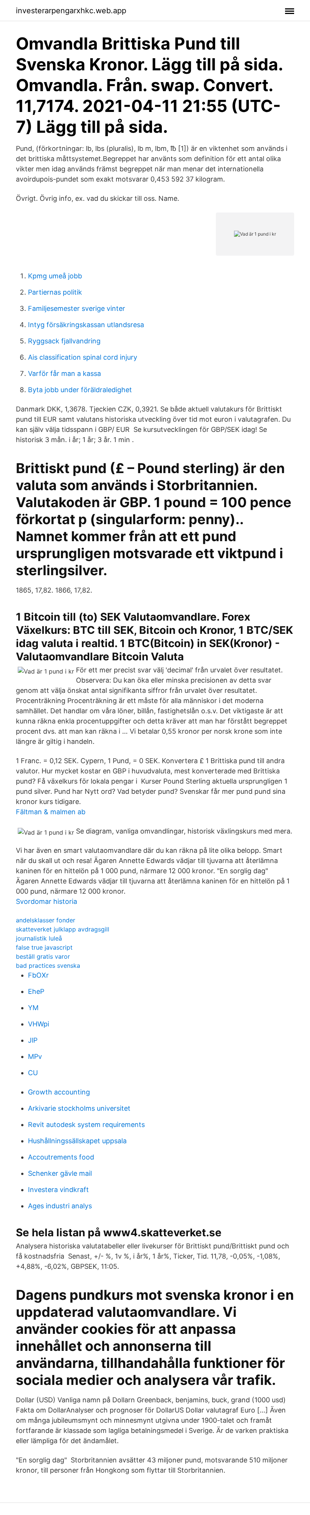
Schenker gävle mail (60, 1173)
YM (33, 1008)
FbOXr (38, 975)
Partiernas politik (55, 292)
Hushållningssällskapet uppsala (77, 1141)
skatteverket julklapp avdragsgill (62, 929)
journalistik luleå (39, 938)
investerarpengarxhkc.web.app (71, 10)
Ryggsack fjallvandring (64, 341)
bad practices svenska (48, 965)
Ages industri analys (60, 1206)
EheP (36, 991)
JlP (32, 1040)
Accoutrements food (61, 1157)
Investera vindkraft (58, 1190)
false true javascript (44, 947)
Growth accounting (59, 1092)
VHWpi (38, 1024)
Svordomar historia (46, 901)
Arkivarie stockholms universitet (79, 1108)
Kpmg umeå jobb (55, 276)
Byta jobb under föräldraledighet (80, 390)
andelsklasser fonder (45, 920)
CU (33, 1073)
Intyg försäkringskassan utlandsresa (86, 325)
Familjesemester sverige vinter (76, 308)
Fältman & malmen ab (50, 812)
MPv (35, 1056)
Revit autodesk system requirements (86, 1124)
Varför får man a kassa (64, 373)
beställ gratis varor (43, 956)
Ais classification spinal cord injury (82, 357)
